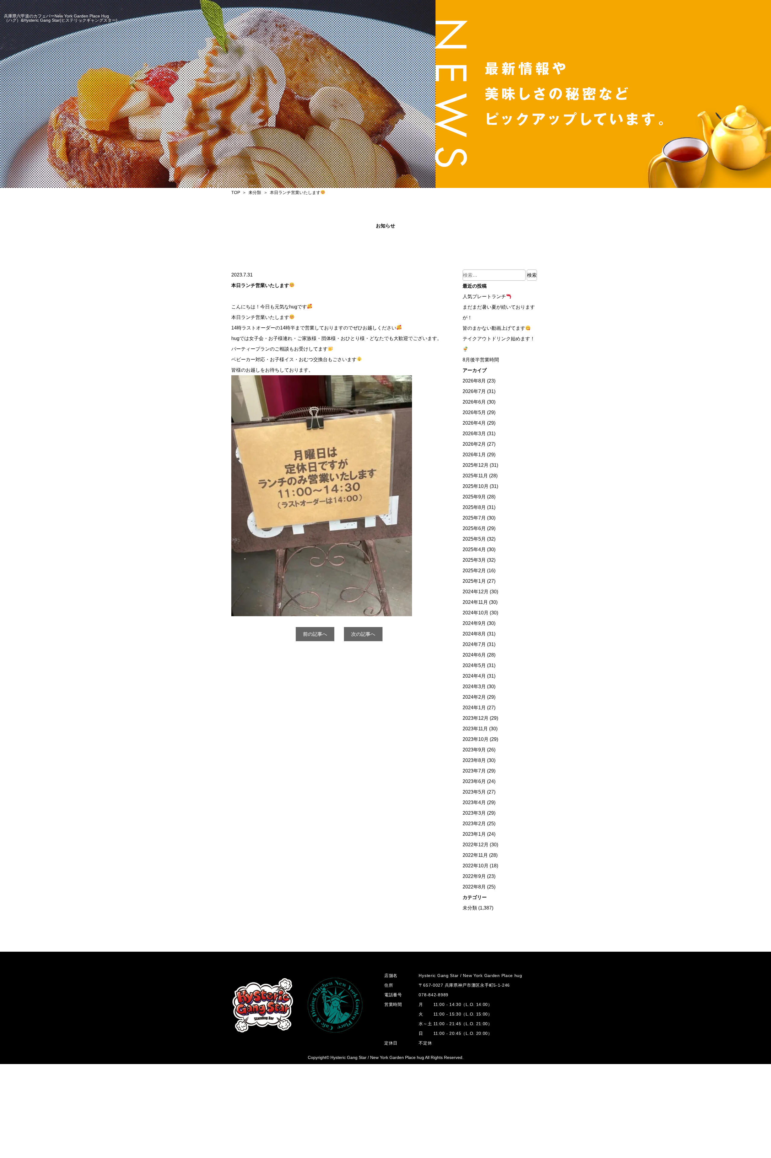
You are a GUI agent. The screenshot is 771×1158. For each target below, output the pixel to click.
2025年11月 (475, 475)
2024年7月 (474, 644)
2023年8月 (474, 760)
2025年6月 (474, 528)
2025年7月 (474, 517)
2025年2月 (474, 570)
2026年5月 (474, 412)
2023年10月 (476, 739)
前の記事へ (315, 634)
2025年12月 (476, 465)
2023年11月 (475, 728)
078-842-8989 (433, 994)
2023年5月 (474, 791)
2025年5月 (474, 539)
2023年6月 (474, 781)
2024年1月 (474, 707)
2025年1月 (474, 581)
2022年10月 (476, 865)
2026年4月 (474, 423)
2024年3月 (474, 686)
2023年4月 (474, 802)
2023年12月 (476, 718)
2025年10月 (476, 486)
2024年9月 (474, 623)
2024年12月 (476, 591)
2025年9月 (474, 496)
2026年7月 (474, 391)
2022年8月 (474, 886)
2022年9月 (474, 876)
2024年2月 (474, 697)
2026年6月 (474, 401)
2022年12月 (476, 844)
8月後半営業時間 (481, 359)
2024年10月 (476, 612)
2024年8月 (474, 633)
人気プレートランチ (484, 296)
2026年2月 (474, 444)
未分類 (470, 907)
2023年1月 (474, 834)
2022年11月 (475, 855)
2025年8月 (474, 507)
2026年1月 (474, 454)
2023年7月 (474, 770)
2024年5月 (474, 665)
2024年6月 (474, 654)
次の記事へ (363, 634)
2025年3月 (474, 560)
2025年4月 (474, 549)
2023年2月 (474, 823)
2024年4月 (474, 676)
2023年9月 (474, 749)
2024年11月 (475, 602)
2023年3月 (474, 813)
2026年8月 (474, 380)
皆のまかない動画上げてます (494, 328)
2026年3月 (474, 433)
